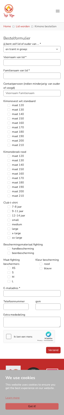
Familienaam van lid (16, 70)
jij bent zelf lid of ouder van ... (22, 44)
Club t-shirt (10, 203)
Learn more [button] (12, 398)
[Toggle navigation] (58, 11)
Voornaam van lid (14, 57)
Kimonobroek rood (14, 152)
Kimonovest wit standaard (19, 101)
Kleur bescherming (47, 260)
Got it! (32, 406)
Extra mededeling (14, 315)
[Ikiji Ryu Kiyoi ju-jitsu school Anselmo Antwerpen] (9, 11)
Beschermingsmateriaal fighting (23, 244)
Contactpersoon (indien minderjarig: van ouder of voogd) (31, 86)
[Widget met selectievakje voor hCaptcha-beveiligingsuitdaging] (29, 336)
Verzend (53, 350)
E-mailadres (11, 288)
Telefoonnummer (14, 301)
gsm (38, 301)
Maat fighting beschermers (11, 262)
